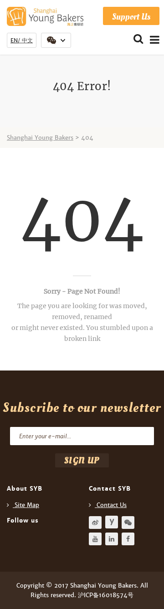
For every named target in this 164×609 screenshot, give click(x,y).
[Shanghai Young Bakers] (45, 16)
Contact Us (112, 505)
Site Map (27, 505)
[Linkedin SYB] (111, 539)
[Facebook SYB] (128, 539)
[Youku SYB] (111, 522)
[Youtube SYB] (95, 539)
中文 (27, 40)
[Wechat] (56, 40)
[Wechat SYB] (128, 522)
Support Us (131, 16)
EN (14, 40)
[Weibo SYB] (95, 522)
